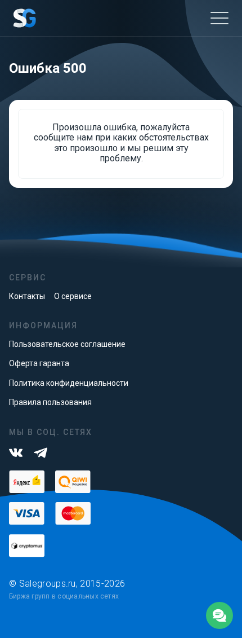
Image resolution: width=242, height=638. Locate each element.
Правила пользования (50, 402)
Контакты (27, 296)
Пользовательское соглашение (67, 344)
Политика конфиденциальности (68, 383)
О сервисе (73, 296)
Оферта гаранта (39, 363)
